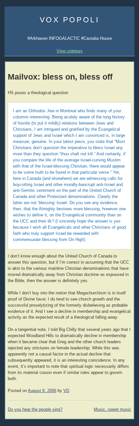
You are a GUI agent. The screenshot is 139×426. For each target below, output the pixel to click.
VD (66, 390)
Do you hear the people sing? (35, 409)
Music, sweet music (112, 409)
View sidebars (70, 51)
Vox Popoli (70, 20)
